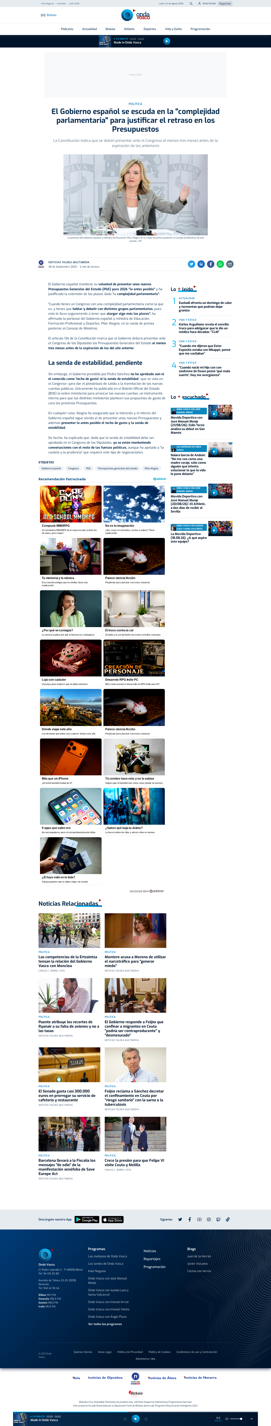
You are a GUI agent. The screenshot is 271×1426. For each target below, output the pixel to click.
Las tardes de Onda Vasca (105, 1264)
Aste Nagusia (47, 4)
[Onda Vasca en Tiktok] (228, 1219)
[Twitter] (191, 264)
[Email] (230, 264)
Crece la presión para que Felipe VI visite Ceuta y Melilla (134, 1162)
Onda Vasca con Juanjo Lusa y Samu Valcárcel (108, 1292)
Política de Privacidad (130, 1352)
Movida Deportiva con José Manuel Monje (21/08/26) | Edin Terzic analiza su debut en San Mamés (188, 425)
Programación (200, 29)
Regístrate (225, 3)
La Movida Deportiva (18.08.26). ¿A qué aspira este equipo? (189, 538)
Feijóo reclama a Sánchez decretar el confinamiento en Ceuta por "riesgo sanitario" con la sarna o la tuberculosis (134, 1098)
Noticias (150, 1251)
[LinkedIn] (201, 264)
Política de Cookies (160, 1352)
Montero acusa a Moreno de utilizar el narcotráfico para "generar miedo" (135, 961)
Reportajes (152, 1259)
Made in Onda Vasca (127, 42)
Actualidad (89, 29)
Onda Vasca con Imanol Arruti (108, 1302)
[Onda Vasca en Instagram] (209, 1219)
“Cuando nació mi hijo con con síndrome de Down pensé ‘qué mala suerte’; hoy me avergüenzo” (204, 371)
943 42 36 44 (51, 1288)
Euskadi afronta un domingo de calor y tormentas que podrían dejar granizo (205, 307)
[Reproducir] (166, 41)
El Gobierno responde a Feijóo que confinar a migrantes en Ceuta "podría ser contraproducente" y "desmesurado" (134, 1029)
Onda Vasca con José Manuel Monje (107, 1280)
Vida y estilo (187, 319)
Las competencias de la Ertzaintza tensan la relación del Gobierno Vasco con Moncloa (68, 961)
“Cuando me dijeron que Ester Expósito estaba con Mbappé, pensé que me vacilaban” (204, 350)
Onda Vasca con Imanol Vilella (108, 1309)
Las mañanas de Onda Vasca (107, 1256)
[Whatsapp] (220, 264)
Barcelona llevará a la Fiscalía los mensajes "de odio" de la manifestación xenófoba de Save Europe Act (67, 1167)
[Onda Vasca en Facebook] (190, 1219)
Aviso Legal (105, 1352)
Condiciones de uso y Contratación (196, 1352)
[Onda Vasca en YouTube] (199, 1219)
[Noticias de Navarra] (200, 1378)
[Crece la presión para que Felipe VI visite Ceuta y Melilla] (135, 1134)
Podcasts (67, 29)
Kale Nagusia (97, 1271)
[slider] (241, 1419)
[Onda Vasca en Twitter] (180, 1219)
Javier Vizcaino (197, 1264)
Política (44, 952)
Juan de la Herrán (199, 1256)
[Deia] (76, 1378)
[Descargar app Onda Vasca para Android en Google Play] (86, 1219)
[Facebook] (210, 264)
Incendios (61, 4)
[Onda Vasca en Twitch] (218, 1219)
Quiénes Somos (83, 1352)
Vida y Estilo (173, 29)
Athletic (129, 29)
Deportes (150, 29)
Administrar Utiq (145, 1359)
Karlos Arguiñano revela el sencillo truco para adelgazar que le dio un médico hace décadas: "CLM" (204, 328)
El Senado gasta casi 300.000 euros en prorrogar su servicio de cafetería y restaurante (67, 1096)
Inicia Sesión (209, 3)
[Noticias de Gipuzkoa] (105, 1378)
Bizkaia (110, 29)
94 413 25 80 (51, 1273)
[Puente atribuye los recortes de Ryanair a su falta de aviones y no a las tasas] (69, 995)
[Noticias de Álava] (162, 1378)
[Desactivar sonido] (227, 1419)
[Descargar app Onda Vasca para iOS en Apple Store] (113, 1219)
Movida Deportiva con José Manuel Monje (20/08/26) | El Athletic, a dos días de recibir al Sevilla (188, 504)
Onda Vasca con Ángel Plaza (107, 1317)
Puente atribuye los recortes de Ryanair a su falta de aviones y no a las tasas (69, 1026)
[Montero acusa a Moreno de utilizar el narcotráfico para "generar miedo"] (135, 930)
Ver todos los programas (105, 1324)
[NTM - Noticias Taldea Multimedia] (135, 1378)
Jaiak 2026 (74, 4)
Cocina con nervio (199, 1271)
